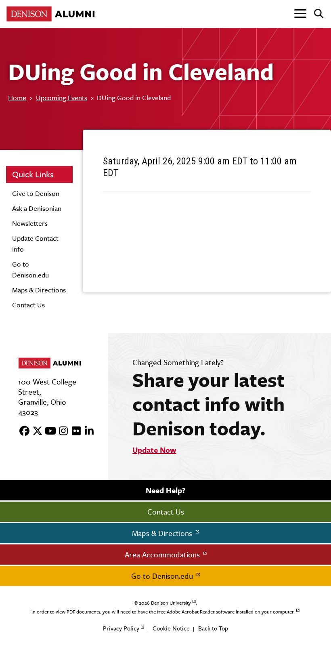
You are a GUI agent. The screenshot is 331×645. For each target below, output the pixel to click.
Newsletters (30, 223)
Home (17, 97)
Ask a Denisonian (36, 208)
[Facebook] (21, 431)
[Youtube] (47, 431)
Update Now (154, 450)
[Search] (315, 14)
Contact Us (28, 304)
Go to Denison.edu (163, 576)
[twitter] (34, 431)
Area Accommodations (163, 554)
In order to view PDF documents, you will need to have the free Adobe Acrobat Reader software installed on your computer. (163, 612)
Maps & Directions (39, 290)
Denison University (171, 603)
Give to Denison (35, 193)
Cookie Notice (171, 628)
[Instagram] (60, 431)
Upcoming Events (61, 97)
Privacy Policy (121, 628)
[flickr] (73, 431)
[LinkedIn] (86, 431)
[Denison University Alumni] (52, 14)
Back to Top (213, 628)
